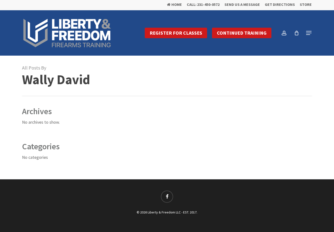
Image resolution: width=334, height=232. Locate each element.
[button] (309, 33)
